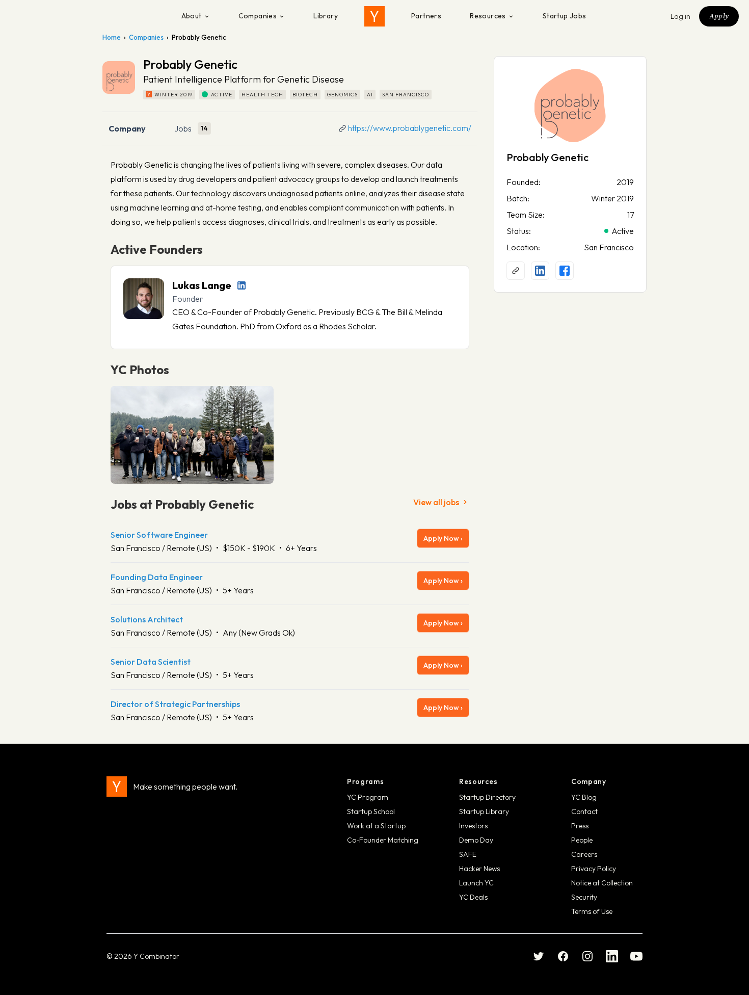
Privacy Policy (593, 868)
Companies (257, 15)
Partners (426, 15)
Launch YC (476, 882)
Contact (584, 811)
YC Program (367, 797)
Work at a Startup (376, 825)
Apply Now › (443, 538)
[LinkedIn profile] (241, 285)
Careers (584, 854)
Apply (719, 16)
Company (127, 128)
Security (584, 897)
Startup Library (484, 811)
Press (579, 825)
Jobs (183, 128)
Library (325, 15)
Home (111, 37)
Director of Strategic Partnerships (175, 704)
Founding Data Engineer (157, 577)
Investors (473, 825)
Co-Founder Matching (382, 840)
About (191, 15)
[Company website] (515, 270)
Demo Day (476, 840)
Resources (488, 15)
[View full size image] (192, 435)
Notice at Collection (602, 882)
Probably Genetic (547, 157)
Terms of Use (591, 911)
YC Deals (473, 897)
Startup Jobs (564, 15)
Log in (681, 16)
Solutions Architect (147, 619)
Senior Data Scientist (151, 662)
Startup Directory (487, 797)
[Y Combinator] (374, 16)
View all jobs (436, 502)
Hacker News (479, 868)
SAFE (467, 854)
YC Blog (584, 797)
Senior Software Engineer (159, 535)
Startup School (371, 811)
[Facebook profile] (564, 270)
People (582, 840)
